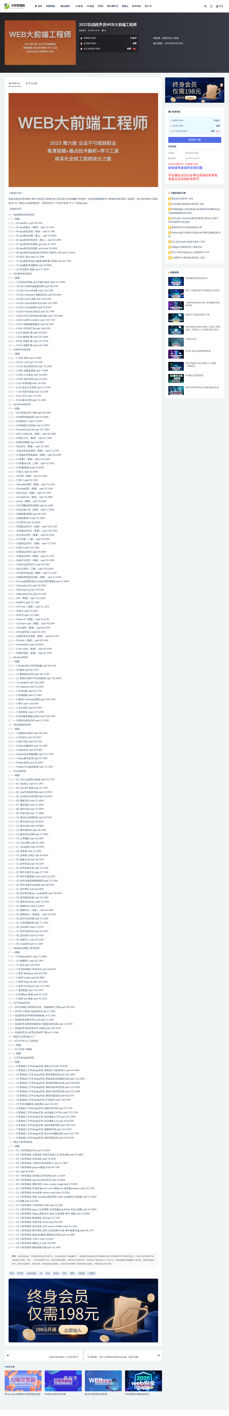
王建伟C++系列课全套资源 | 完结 (189, 258)
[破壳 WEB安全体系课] (103, 1382)
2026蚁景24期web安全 (137, 1394)
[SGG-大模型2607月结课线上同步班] (176, 296)
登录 (221, 6)
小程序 (30, 1032)
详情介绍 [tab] (15, 83)
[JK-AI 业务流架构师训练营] (176, 357)
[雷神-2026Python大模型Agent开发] (176, 393)
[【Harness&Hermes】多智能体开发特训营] (176, 308)
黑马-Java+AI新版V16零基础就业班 (23, 1394)
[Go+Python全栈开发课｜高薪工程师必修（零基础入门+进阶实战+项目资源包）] (176, 333)
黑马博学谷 (112, 6)
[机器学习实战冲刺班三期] (176, 320)
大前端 (26, 1011)
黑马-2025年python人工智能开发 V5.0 (190, 252)
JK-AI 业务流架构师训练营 (198, 351)
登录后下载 (194, 140)
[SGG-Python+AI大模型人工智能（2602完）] (176, 368)
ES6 (16, 274)
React (16, 725)
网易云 (125, 6)
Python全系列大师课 (55, 1394)
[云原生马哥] (176, 345)
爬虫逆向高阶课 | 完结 (182, 199)
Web (20, 716)
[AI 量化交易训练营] (176, 381)
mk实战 (90, 6)
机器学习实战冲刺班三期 (197, 315)
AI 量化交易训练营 (194, 375)
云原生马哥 (190, 339)
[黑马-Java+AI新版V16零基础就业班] (23, 1380)
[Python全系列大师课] (63, 1381)
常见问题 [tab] (33, 83)
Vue (16, 771)
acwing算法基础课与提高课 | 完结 (188, 204)
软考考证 (136, 6)
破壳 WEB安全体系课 (96, 1394)
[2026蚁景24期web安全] (143, 1385)
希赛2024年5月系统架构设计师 (187, 227)
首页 (40, 6)
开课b (100, 6)
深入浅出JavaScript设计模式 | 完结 (188, 242)
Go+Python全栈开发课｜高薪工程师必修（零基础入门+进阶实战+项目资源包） (203, 330)
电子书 (148, 6)
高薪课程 (82, 30)
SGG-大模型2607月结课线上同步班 (202, 290)
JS (19, 737)
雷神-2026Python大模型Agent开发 (202, 387)
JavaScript (19, 404)
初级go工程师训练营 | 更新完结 (187, 247)
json (35, 261)
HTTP (20, 1273)
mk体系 (79, 6)
